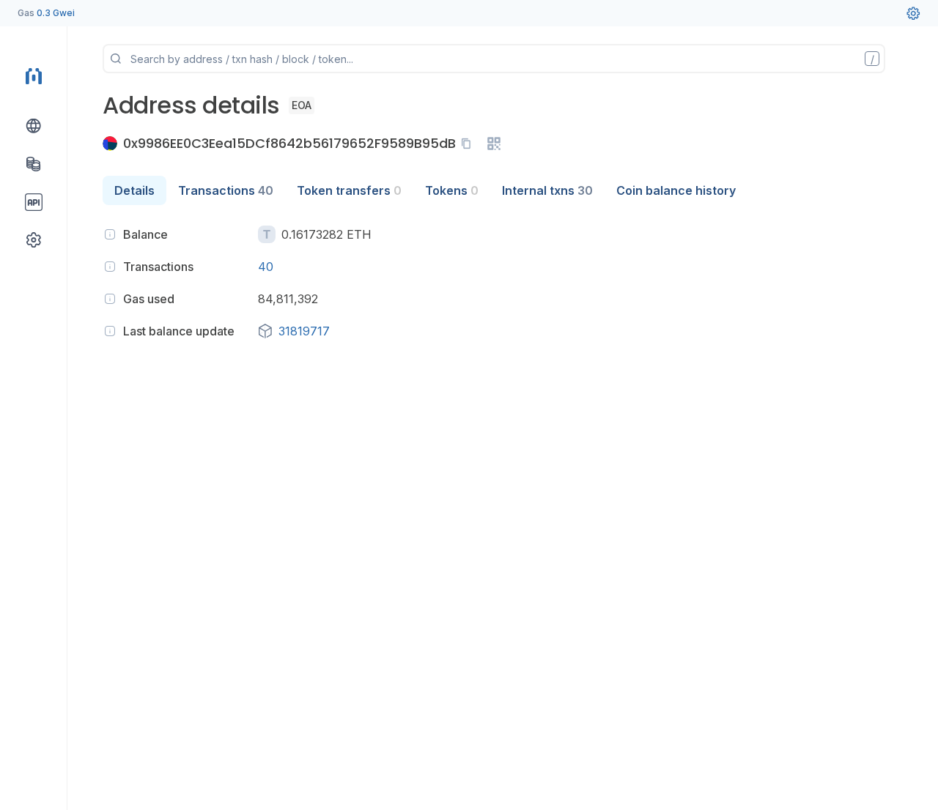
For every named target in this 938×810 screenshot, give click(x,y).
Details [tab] (134, 190)
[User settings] (913, 13)
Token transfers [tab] (349, 190)
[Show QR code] (494, 143)
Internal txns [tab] (547, 190)
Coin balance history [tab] (676, 190)
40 (265, 266)
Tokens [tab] (452, 190)
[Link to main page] (34, 76)
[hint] (110, 234)
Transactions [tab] (225, 190)
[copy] (469, 143)
